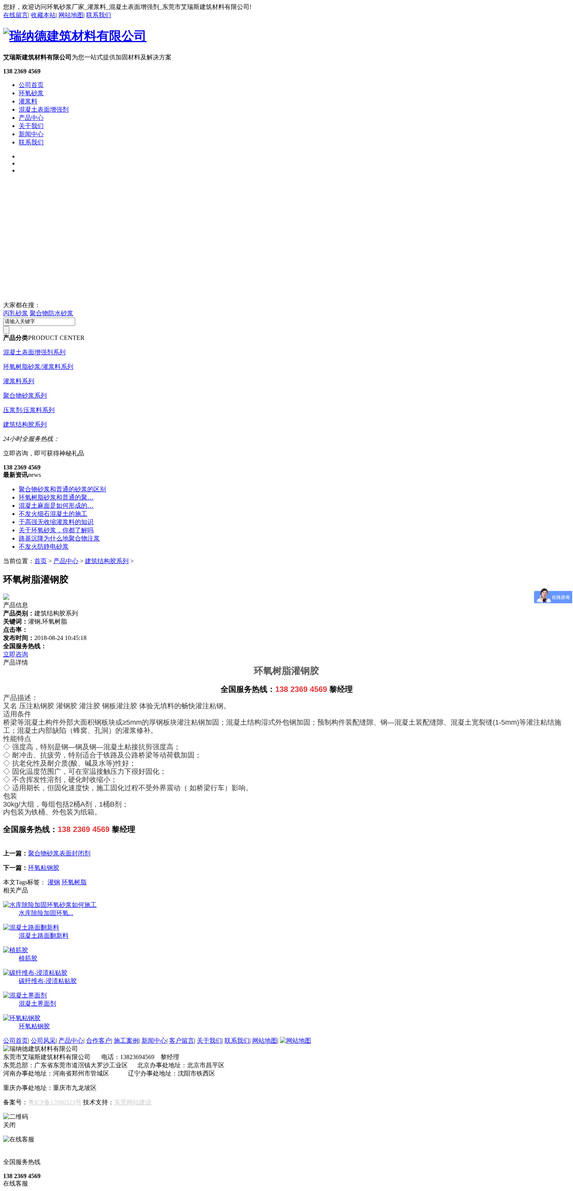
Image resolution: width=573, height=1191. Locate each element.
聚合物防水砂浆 (51, 313)
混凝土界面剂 (37, 1003)
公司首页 (31, 85)
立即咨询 (15, 654)
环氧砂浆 (31, 93)
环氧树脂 (74, 882)
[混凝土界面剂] (25, 995)
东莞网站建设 (133, 1102)
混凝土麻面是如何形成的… (56, 505)
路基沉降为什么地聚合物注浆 (59, 538)
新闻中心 (31, 134)
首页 (40, 561)
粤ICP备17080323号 (54, 1102)
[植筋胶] (15, 950)
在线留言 (15, 15)
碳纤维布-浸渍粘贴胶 (48, 981)
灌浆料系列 (18, 381)
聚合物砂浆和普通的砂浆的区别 (62, 489)
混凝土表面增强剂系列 (34, 352)
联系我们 (98, 15)
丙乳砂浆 (15, 313)
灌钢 (54, 882)
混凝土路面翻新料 (44, 935)
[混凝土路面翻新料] (31, 927)
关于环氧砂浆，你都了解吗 (56, 530)
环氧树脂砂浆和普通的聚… (56, 497)
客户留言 (181, 1040)
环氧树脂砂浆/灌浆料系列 (38, 366)
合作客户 (98, 1040)
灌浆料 (28, 101)
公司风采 (43, 1040)
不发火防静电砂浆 (44, 546)
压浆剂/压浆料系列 (29, 410)
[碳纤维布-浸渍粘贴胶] (35, 972)
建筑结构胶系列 (25, 424)
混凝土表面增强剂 (44, 109)
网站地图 (70, 15)
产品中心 (31, 117)
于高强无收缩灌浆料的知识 (56, 522)
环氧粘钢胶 (43, 867)
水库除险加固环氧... (46, 913)
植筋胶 (28, 958)
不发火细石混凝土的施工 (53, 513)
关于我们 (31, 126)
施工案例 (126, 1040)
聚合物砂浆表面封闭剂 (59, 853)
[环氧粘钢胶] (22, 1018)
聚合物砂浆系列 (25, 395)
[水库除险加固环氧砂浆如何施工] (50, 904)
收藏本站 (43, 15)
